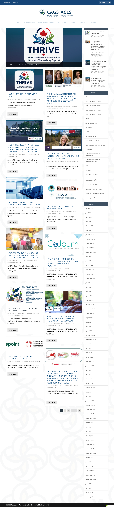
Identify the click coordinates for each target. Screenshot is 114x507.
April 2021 (89, 374)
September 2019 (91, 418)
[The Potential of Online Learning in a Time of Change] (24, 344)
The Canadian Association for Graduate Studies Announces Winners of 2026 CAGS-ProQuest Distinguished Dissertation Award (62, 98)
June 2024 (88, 287)
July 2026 (88, 213)
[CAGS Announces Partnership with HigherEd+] (63, 192)
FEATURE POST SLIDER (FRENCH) (95, 145)
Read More (12, 114)
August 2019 (89, 422)
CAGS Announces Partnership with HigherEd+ (61, 207)
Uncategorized (90, 198)
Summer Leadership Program (46, 22)
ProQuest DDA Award (92, 174)
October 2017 (90, 471)
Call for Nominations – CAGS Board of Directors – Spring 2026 (23, 203)
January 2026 (90, 235)
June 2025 (88, 261)
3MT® (87, 119)
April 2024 (89, 296)
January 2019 (90, 440)
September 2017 (91, 475)
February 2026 (90, 230)
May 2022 (88, 348)
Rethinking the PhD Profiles (94, 189)
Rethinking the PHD (92, 185)
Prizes (12, 156)
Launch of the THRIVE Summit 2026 (22, 64)
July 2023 (88, 322)
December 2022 (90, 335)
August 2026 (89, 208)
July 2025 (88, 256)
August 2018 (89, 457)
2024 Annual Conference (26, 313)
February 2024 (90, 300)
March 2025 (89, 265)
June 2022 (88, 344)
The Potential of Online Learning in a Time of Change (21, 357)
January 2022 (90, 366)
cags (10, 99)
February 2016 (90, 497)
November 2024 (90, 278)
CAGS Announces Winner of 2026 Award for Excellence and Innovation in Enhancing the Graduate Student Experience (23, 148)
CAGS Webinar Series (31, 260)
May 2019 (88, 431)
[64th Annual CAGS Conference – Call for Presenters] (24, 294)
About (18, 22)
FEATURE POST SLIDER (31, 99)
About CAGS (7, 2)
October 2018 (90, 449)
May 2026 (88, 221)
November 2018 (90, 444)
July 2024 (88, 283)
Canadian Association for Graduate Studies (27, 505)
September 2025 (91, 252)
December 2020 (90, 387)
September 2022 (91, 339)
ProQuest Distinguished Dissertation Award (57, 108)
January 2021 (90, 383)
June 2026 (88, 217)
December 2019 (90, 405)
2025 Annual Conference (93, 114)
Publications (83, 22)
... (72, 410)
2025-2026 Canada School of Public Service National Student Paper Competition (62, 155)
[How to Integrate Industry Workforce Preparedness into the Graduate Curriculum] (63, 302)
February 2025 (90, 269)
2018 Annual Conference (93, 97)
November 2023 (90, 313)
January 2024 (90, 304)
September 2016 (91, 479)
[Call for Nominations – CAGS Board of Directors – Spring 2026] (24, 188)
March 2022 (89, 357)
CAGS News (23, 99)
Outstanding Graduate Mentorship (93, 154)
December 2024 (90, 274)
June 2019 (88, 427)
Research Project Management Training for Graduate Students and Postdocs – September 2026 (24, 255)
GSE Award (89, 149)
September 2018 (91, 453)
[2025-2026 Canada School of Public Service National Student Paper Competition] (63, 140)
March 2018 (89, 466)
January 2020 (90, 401)
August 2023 (89, 318)
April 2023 (89, 331)
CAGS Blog (89, 127)
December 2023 (90, 309)
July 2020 (88, 392)
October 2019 (90, 414)
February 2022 (90, 361)
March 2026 (89, 226)
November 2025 (90, 243)
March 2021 (89, 379)
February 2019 (90, 436)
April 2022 (89, 352)
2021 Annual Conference (93, 106)
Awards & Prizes (61, 22)
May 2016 (88, 488)
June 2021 (88, 370)
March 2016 (89, 492)
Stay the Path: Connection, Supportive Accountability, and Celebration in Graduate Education (62, 262)
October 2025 (90, 248)
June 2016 (88, 484)
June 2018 (88, 462)
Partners (93, 22)
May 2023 (88, 326)
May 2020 (88, 396)
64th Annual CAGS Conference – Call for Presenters (23, 309)
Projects (72, 22)
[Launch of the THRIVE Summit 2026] (24, 80)
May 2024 (88, 291)
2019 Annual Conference (93, 101)
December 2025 (90, 239)
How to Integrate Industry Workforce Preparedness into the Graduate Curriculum (61, 318)
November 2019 (90, 409)
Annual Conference (29, 22)
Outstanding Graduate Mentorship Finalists (93, 160)
